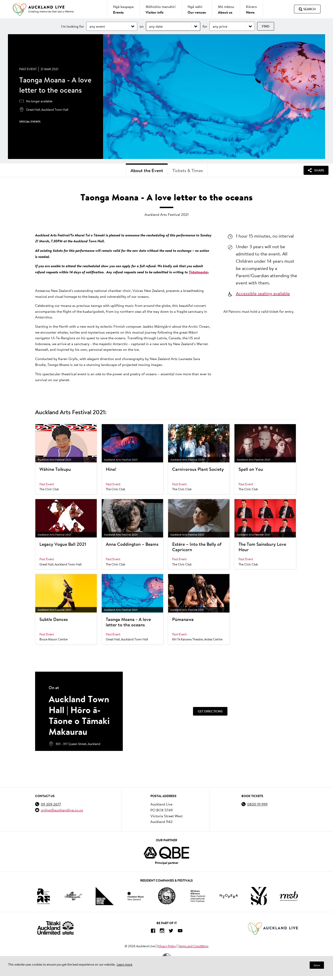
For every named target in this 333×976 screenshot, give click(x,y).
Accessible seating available (263, 293)
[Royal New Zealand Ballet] (289, 896)
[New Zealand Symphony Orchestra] (259, 896)
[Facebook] (153, 931)
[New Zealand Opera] (229, 896)
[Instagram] (162, 931)
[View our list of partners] (166, 853)
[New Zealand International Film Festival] (198, 896)
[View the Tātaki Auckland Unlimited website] (55, 928)
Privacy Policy (166, 946)
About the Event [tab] (146, 170)
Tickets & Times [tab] (187, 170)
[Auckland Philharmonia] (73, 896)
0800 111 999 (257, 804)
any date (156, 26)
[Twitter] (171, 931)
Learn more (124, 964)
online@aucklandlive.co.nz (62, 810)
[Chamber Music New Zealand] (136, 896)
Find (265, 26)
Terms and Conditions (193, 946)
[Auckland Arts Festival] (43, 896)
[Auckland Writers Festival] (105, 896)
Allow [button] (317, 965)
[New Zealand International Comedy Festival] (167, 896)
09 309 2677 (51, 804)
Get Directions (210, 711)
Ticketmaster (198, 271)
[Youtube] (180, 931)
